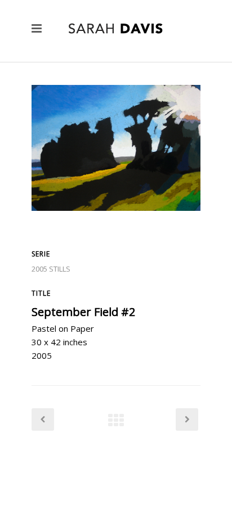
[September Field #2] (116, 229)
